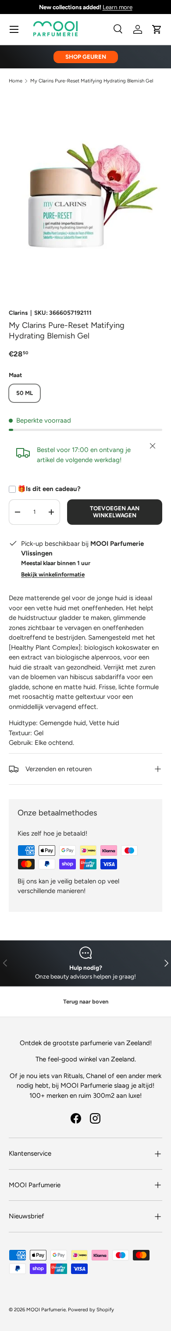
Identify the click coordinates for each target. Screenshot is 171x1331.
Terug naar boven (85, 1001)
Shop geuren (85, 56)
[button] (157, 29)
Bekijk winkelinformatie (53, 574)
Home (15, 80)
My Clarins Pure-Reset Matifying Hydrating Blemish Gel (91, 80)
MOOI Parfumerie (46, 1309)
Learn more (117, 7)
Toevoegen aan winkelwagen (114, 512)
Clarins (18, 312)
